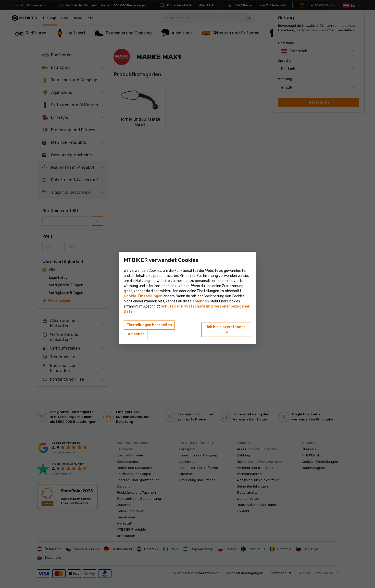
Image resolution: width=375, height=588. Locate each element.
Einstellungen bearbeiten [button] (149, 325)
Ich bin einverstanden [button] (226, 330)
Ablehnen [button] (136, 334)
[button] (200, 301)
